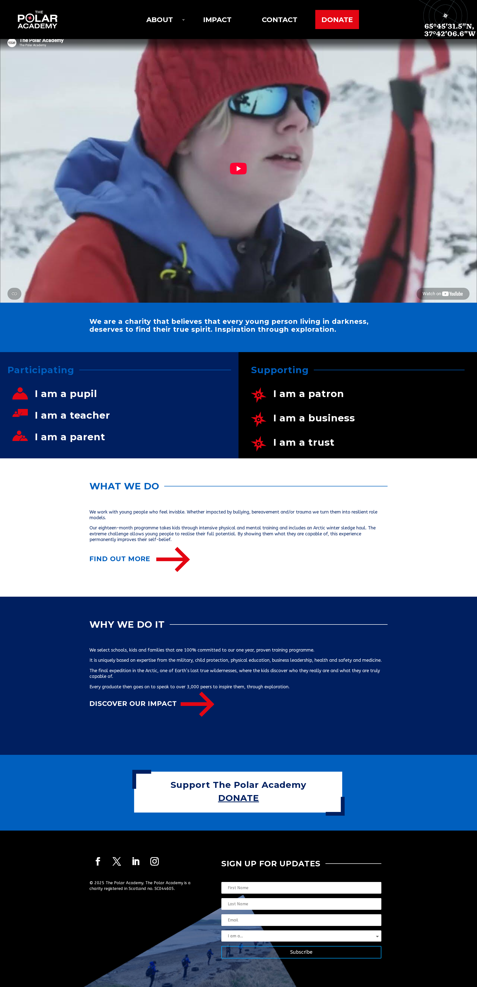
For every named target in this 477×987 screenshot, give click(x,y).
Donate (337, 19)
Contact (279, 19)
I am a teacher (72, 415)
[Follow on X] (116, 861)
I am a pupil (66, 394)
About (159, 19)
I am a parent (70, 437)
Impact (217, 19)
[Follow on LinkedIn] (135, 861)
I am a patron (308, 394)
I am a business (314, 418)
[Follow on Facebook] (97, 861)
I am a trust (304, 442)
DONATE (238, 798)
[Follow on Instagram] (154, 861)
